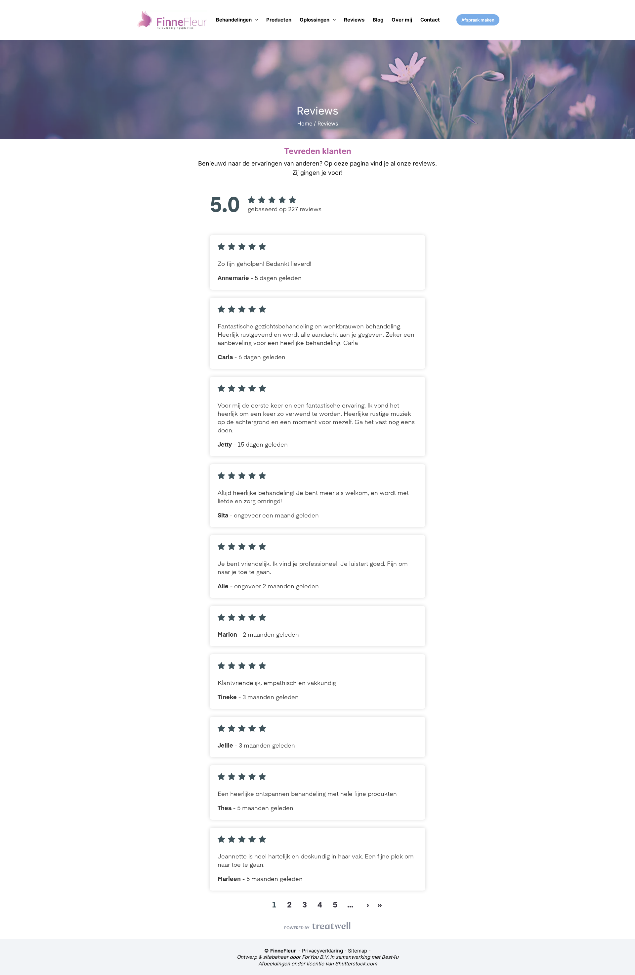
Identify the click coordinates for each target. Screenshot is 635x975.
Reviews (354, 20)
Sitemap (357, 951)
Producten (278, 20)
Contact (430, 20)
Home (304, 123)
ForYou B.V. (315, 957)
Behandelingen (234, 20)
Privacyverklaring (322, 951)
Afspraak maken (477, 20)
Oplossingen (314, 20)
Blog (378, 20)
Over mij (402, 20)
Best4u (390, 957)
